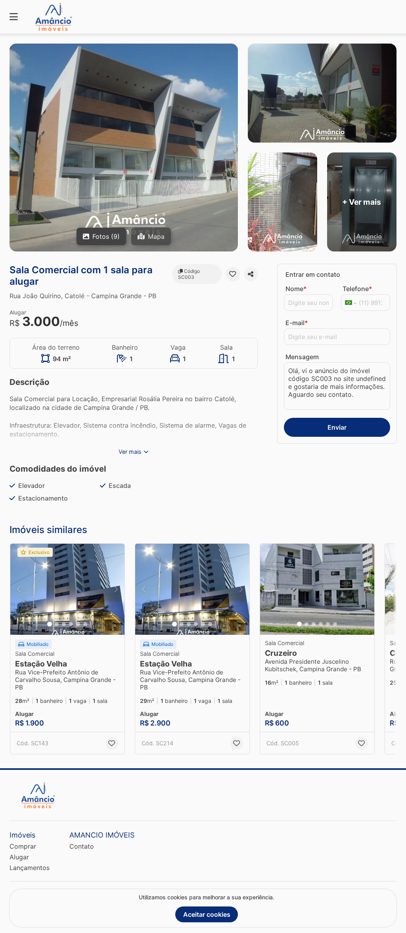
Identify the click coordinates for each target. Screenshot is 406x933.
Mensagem (302, 357)
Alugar (19, 857)
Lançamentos (30, 868)
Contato (81, 846)
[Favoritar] (232, 274)
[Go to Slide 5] (78, 624)
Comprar (23, 846)
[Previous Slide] (18, 589)
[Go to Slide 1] (49, 624)
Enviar (337, 427)
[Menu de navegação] (14, 17)
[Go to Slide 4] (71, 624)
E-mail (296, 323)
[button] (67, 589)
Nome (295, 289)
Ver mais (130, 451)
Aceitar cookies (206, 914)
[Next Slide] (116, 589)
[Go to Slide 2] (57, 624)
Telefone (357, 289)
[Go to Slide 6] (85, 624)
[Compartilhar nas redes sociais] (251, 274)
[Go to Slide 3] (64, 624)
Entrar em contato (312, 274)
